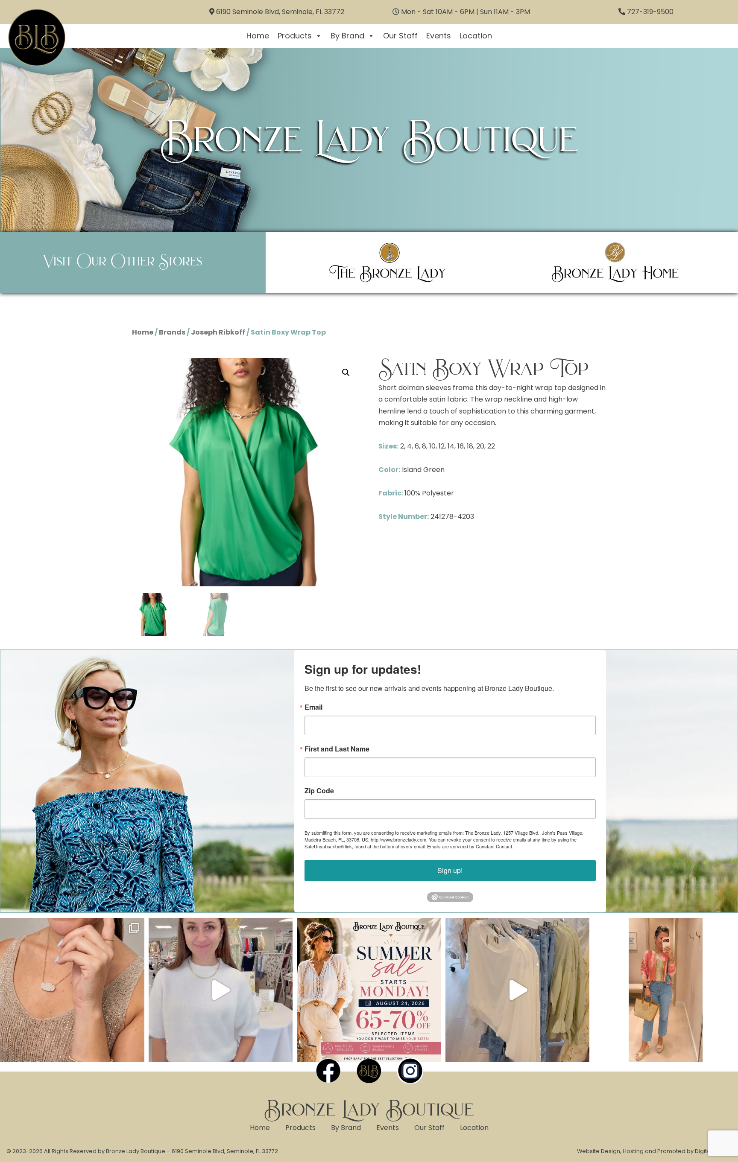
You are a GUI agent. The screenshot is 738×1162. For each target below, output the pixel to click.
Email (313, 707)
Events (438, 35)
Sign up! (450, 870)
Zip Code (319, 790)
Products (295, 35)
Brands (172, 332)
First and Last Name (337, 749)
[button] (346, 372)
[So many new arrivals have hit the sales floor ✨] (517, 990)
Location (476, 35)
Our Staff (400, 35)
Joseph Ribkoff (218, 332)
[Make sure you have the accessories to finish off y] (72, 990)
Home (257, 35)
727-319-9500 (650, 12)
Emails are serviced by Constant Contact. (470, 846)
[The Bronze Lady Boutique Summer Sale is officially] (369, 990)
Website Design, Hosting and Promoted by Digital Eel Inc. (654, 1151)
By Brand (347, 35)
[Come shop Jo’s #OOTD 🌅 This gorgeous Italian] (666, 990)
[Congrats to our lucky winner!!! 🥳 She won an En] (221, 990)
